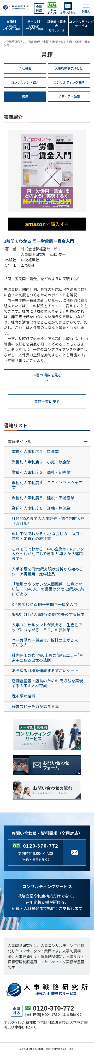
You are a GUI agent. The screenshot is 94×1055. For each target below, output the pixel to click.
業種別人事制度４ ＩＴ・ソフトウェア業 (47, 485)
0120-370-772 (40, 845)
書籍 (25, 96)
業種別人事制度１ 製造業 (35, 451)
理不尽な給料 (23, 696)
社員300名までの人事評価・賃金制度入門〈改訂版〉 (48, 521)
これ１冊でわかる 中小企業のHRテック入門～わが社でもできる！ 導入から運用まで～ (48, 553)
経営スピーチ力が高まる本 (35, 706)
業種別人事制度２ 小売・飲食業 (41, 461)
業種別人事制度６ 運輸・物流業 (41, 508)
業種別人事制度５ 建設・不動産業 (43, 497)
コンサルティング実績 (69, 82)
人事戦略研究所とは (69, 68)
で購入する (47, 224)
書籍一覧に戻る (47, 401)
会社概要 (25, 68)
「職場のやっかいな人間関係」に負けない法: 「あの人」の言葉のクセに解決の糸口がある (48, 589)
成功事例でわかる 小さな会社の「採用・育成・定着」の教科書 (47, 536)
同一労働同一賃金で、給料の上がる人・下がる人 (47, 642)
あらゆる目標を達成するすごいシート (45, 670)
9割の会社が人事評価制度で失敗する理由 (48, 614)
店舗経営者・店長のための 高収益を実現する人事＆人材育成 (47, 683)
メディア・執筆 (69, 96)
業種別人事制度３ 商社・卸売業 (41, 472)
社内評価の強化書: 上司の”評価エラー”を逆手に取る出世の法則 (48, 657)
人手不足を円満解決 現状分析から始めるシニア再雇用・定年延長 (47, 571)
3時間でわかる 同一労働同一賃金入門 (44, 604)
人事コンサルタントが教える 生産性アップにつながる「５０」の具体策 (47, 627)
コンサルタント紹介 (25, 82)
